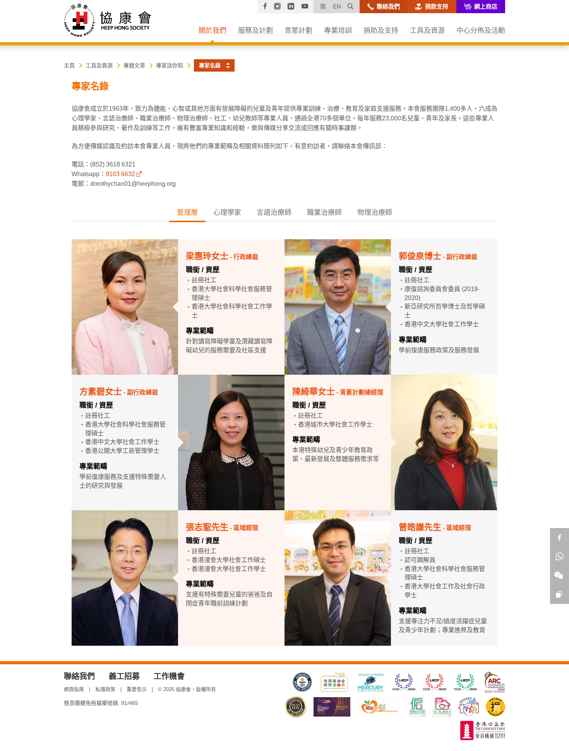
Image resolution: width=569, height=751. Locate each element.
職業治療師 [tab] (324, 212)
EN (337, 6)
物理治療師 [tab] (374, 212)
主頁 (69, 65)
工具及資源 (99, 65)
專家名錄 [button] (210, 65)
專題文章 (134, 65)
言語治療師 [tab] (274, 212)
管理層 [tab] (187, 212)
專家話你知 (169, 65)
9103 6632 (120, 174)
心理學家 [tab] (227, 212)
